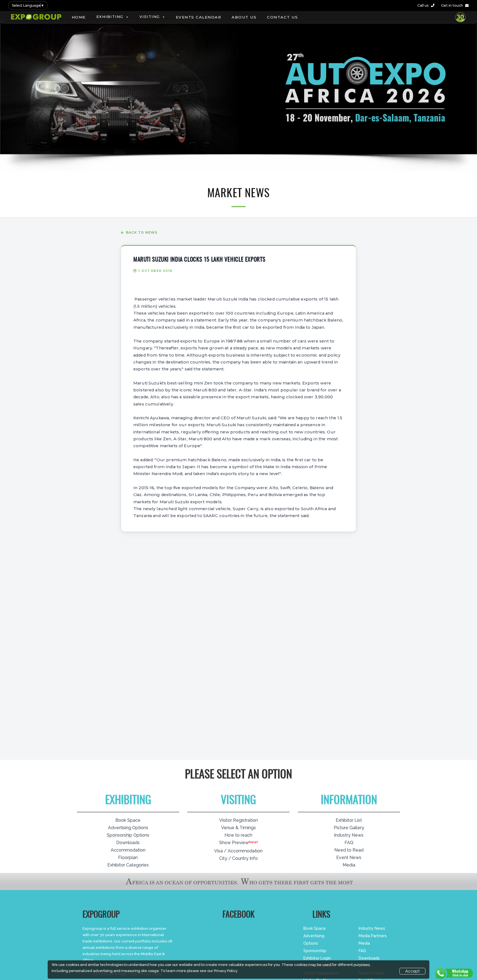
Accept (412, 971)
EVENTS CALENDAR (198, 17)
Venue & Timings (238, 827)
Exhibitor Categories (128, 865)
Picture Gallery (349, 827)
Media (349, 865)
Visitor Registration (238, 820)
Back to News (141, 232)
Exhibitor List (349, 820)
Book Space (128, 820)
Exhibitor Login (317, 958)
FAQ (348, 842)
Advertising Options (128, 827)
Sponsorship (314, 951)
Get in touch (452, 5)
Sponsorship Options (128, 835)
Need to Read (349, 850)
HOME (79, 17)
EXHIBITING (109, 16)
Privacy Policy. (226, 971)
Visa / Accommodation (238, 850)
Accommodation (128, 850)
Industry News (349, 835)
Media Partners (373, 936)
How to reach (238, 835)
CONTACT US (282, 17)
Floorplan (128, 857)
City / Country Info (238, 858)
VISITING (149, 16)
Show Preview (234, 842)
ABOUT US (244, 17)
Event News (348, 857)
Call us (423, 5)
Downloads (128, 842)
